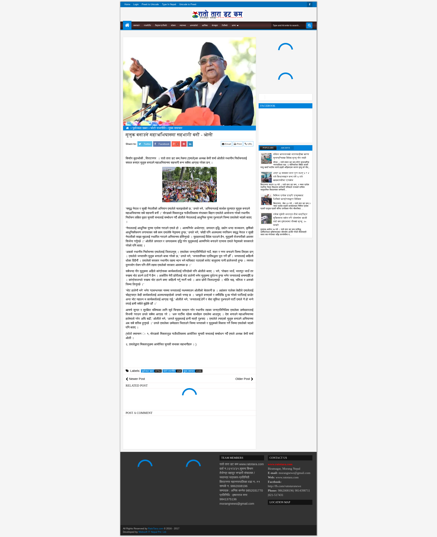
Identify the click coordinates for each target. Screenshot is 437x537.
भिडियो (225, 25)
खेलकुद (215, 25)
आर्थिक (205, 25)
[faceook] (285, 97)
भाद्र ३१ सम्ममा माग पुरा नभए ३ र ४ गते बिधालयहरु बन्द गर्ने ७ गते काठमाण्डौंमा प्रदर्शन (291, 177)
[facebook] (309, 4)
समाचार (136, 25)
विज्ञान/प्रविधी (161, 25)
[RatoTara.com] (127, 25)
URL (249, 144)
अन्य (234, 25)
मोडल (173, 25)
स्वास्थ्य (183, 25)
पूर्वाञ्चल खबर (151, 371)
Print (239, 144)
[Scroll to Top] (431, 531)
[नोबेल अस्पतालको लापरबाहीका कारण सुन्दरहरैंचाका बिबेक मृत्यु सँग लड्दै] (266, 158)
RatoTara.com (155, 528)
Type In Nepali (169, 4)
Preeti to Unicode (150, 4)
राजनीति (147, 25)
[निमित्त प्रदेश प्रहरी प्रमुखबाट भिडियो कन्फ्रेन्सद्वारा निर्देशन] (266, 199)
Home (127, 4)
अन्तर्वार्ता (194, 25)
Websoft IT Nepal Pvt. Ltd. (152, 532)
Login (136, 4)
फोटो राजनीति (172, 371)
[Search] (309, 25)
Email (227, 144)
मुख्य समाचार (193, 371)
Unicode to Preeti (187, 4)
